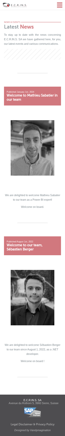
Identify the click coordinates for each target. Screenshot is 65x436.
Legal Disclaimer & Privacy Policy (32, 424)
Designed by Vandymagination (32, 430)
